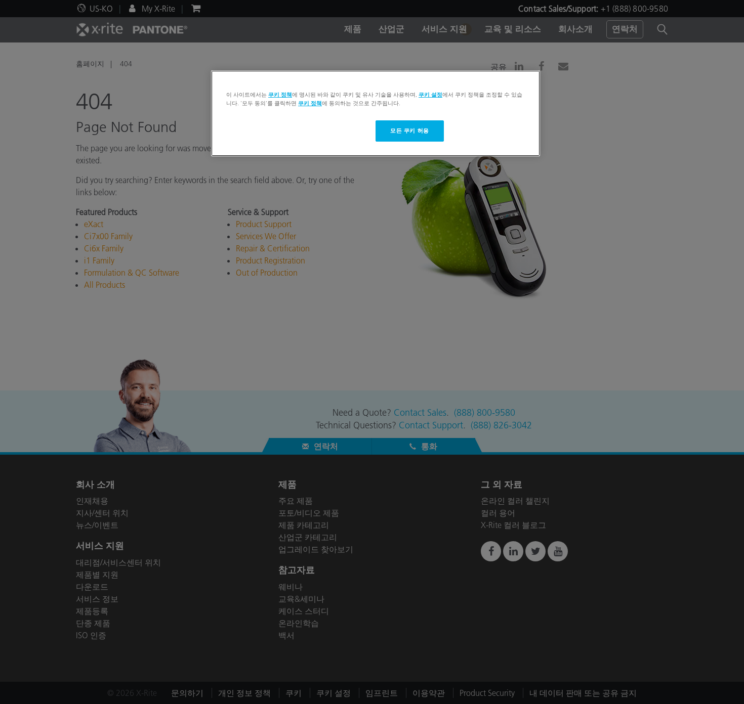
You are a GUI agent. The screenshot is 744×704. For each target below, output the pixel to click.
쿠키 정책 (280, 94)
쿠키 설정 (430, 94)
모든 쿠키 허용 (409, 130)
